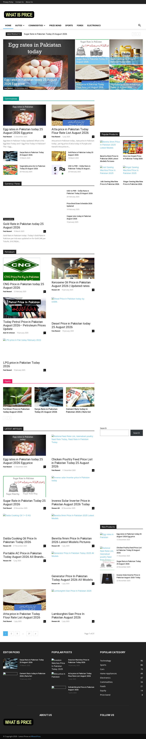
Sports (69, 25)
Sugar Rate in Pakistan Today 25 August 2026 (45, 34)
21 (29, 633)
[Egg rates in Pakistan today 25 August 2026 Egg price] (39, 70)
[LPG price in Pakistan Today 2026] (24, 348)
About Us (29, 2)
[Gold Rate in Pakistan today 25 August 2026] (59, 156)
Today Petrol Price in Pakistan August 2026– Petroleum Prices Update (24, 325)
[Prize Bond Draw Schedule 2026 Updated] (58, 206)
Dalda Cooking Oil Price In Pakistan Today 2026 (20, 540)
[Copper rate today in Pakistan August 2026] (58, 219)
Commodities (36, 25)
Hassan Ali (56, 290)
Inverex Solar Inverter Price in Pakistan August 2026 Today (71, 502)
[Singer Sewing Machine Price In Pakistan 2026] (133, 172)
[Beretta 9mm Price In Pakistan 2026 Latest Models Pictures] (110, 147)
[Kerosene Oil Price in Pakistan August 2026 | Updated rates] (73, 268)
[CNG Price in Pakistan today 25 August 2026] (24, 269)
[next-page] (9, 418)
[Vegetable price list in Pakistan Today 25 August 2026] (126, 77)
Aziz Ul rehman (9, 333)
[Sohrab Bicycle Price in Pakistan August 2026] (59, 691)
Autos (18, 25)
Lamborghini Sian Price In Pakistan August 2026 (68, 615)
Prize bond (55, 25)
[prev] (134, 34)
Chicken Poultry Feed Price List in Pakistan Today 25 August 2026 (72, 463)
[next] (138, 34)
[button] (139, 25)
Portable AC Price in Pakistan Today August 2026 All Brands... (24, 555)
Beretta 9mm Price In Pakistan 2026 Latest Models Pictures (109, 158)
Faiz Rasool (8, 88)
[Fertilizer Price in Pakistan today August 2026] (17, 397)
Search (103, 428)
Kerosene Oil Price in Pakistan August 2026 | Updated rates (71, 284)
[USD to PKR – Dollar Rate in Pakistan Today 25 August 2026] (59, 170)
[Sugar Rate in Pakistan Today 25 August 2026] (92, 51)
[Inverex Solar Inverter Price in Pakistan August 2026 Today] (73, 486)
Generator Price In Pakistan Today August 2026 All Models (72, 577)
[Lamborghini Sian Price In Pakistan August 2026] (73, 599)
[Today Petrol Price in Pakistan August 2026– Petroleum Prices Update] (24, 307)
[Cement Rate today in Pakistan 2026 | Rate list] (80, 397)
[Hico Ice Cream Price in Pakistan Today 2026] (133, 147)
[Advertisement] (121, 114)
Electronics (94, 25)
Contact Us (20, 2)
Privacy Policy (8, 2)
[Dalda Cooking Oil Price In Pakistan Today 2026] (126, 51)
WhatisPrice (35, 736)
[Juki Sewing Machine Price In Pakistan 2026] (110, 172)
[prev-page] (5, 418)
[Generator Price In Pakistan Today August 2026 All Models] (73, 562)
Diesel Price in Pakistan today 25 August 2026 (71, 325)
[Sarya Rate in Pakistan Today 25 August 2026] (10, 156)
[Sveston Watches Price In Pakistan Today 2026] (59, 665)
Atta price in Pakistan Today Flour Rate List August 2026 (70, 131)
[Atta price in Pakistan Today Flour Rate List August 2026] (92, 77)
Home (8, 25)
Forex (80, 25)
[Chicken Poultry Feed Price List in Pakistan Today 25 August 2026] (73, 445)
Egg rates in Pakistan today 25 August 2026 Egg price (23, 131)
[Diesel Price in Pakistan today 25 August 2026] (73, 308)
